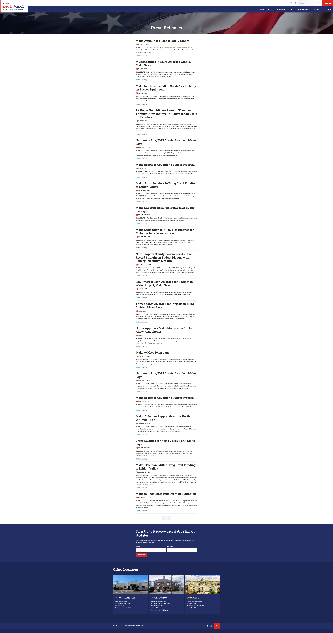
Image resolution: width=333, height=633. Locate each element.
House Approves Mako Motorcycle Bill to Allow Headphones (164, 330)
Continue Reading (141, 55)
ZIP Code (170, 546)
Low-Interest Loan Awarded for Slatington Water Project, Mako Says (164, 283)
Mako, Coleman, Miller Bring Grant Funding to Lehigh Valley (166, 466)
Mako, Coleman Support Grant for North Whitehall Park (163, 418)
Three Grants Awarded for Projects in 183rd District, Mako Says (165, 305)
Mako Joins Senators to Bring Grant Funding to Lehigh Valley (166, 185)
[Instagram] (295, 3)
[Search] (318, 3)
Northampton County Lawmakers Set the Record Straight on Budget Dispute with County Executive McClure (164, 257)
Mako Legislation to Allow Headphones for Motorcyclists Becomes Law (165, 231)
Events (291, 9)
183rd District (303, 9)
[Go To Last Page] (169, 518)
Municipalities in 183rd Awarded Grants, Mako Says (163, 63)
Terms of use (139, 625)
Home (262, 9)
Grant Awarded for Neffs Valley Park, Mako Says (165, 442)
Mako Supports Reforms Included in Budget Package (165, 209)
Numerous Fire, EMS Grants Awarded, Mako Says (166, 142)
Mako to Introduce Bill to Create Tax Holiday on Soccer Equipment (166, 87)
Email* (138, 546)
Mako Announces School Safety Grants (162, 41)
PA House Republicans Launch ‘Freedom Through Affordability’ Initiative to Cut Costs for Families (166, 113)
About (270, 9)
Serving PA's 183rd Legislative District (14, 6)
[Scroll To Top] (217, 626)
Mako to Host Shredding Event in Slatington (166, 494)
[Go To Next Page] (164, 518)
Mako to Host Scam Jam (152, 352)
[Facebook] (291, 3)
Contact (328, 9)
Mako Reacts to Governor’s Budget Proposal (165, 165)
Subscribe (327, 3)
